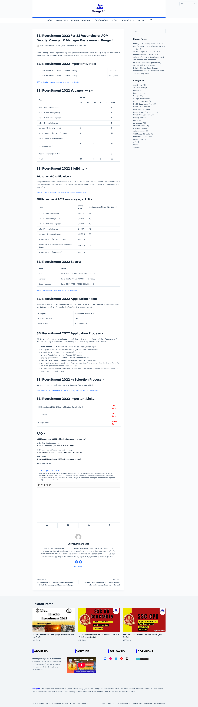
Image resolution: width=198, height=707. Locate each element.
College (136, 96)
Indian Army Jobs (140, 107)
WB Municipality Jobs (141, 134)
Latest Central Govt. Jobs (76, 46)
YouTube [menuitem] (141, 20)
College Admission (140, 99)
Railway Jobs (138, 117)
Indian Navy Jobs (140, 109)
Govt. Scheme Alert (140, 101)
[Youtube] (41, 485)
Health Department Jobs (143, 104)
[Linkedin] (50, 485)
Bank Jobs (137, 93)
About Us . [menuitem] (111, 703)
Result (135, 120)
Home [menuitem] (50, 20)
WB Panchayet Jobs (141, 137)
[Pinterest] (88, 525)
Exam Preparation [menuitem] (80, 20)
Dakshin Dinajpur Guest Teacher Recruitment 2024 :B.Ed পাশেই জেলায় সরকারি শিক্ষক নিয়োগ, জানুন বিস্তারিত (148, 70)
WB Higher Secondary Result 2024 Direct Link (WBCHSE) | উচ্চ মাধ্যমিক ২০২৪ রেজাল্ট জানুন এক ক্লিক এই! (149, 46)
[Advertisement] (78, 503)
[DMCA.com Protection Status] (142, 659)
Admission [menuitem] (127, 20)
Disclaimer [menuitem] (148, 703)
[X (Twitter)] (68, 525)
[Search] (151, 20)
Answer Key (137, 90)
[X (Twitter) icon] (80, 561)
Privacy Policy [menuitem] (159, 703)
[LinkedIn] (109, 525)
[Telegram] (39, 485)
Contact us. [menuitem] (137, 703)
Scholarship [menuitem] (101, 20)
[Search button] (163, 31)
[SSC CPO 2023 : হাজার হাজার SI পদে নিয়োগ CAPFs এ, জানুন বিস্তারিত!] (144, 620)
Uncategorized (139, 128)
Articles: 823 (78, 566)
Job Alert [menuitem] (61, 20)
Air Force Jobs (139, 88)
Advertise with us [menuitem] (124, 703)
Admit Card (137, 85)
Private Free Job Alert (141, 115)
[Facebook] (44, 485)
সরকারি (135, 145)
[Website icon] (76, 561)
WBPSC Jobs (138, 139)
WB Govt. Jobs (139, 131)
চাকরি (134, 142)
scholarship (137, 123)
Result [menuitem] (114, 20)
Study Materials (139, 126)
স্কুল (134, 147)
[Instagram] (47, 485)
